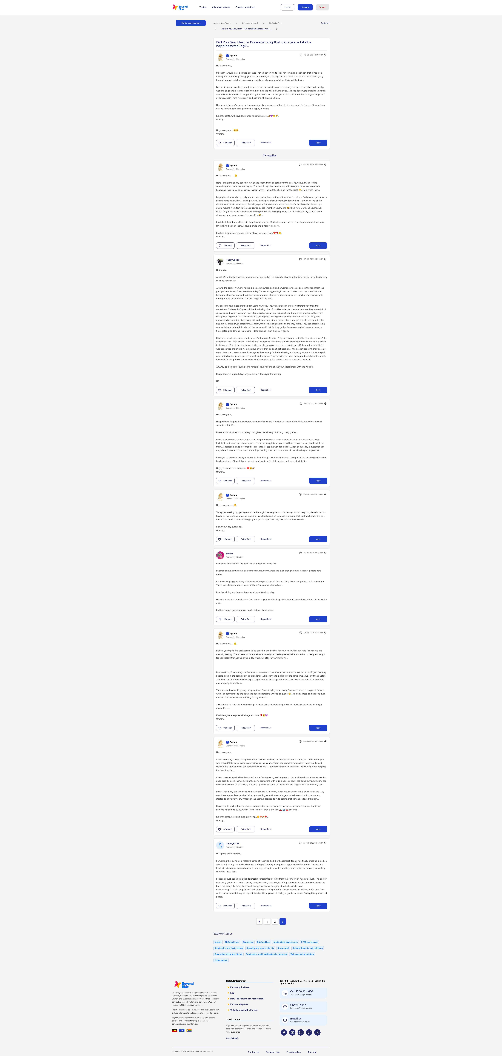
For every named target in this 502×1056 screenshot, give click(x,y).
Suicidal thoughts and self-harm (308, 948)
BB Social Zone (275, 23)
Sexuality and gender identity (260, 948)
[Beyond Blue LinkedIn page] (317, 1037)
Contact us (253, 1052)
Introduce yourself (250, 23)
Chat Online (298, 1005)
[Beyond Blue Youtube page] (292, 1037)
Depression (248, 942)
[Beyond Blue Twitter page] (309, 1037)
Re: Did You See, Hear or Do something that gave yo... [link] (246, 29)
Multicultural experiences (286, 942)
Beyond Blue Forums (184, 7)
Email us (296, 1018)
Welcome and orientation (302, 954)
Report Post (266, 142)
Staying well (283, 948)
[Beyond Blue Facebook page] (284, 1037)
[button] (219, 143)
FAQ (232, 993)
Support (322, 7)
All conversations (221, 7)
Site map (312, 1052)
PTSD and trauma (309, 942)
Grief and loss (263, 942)
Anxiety (218, 942)
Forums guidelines (245, 7)
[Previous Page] (259, 921)
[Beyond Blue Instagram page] (300, 1037)
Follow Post (246, 143)
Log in (287, 7)
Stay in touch (232, 1038)
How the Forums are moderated (246, 998)
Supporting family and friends (228, 954)
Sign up (305, 7)
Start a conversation (190, 23)
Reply (318, 143)
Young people (221, 960)
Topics (202, 7)
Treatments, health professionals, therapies (266, 954)
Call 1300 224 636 (301, 991)
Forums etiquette (239, 1004)
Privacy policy (293, 1052)
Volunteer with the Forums (244, 1010)
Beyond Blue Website (184, 984)
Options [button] (324, 23)
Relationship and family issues (229, 948)
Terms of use (273, 1052)
